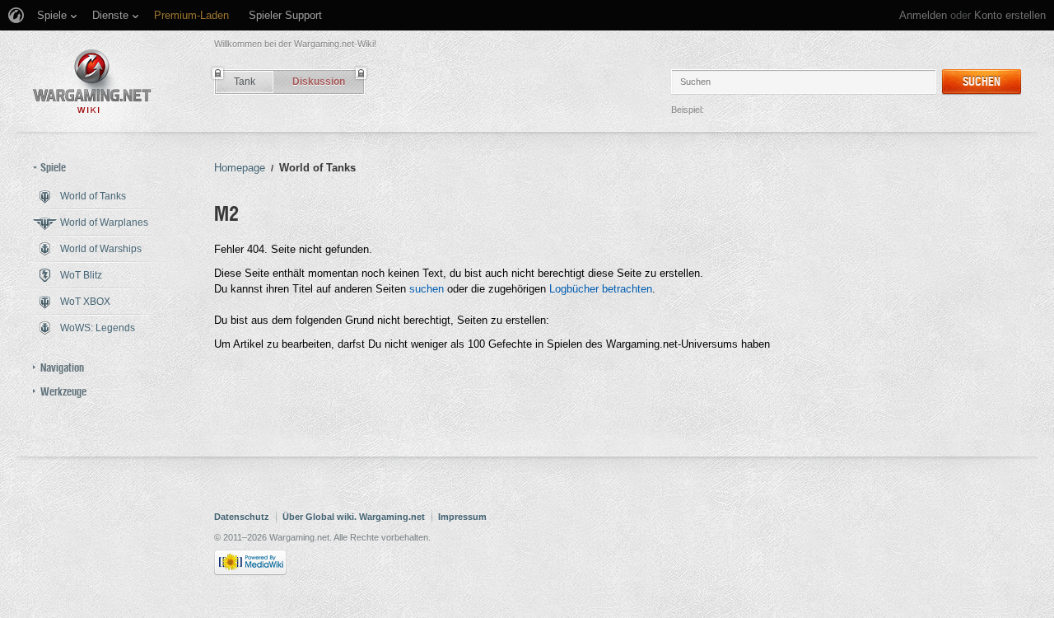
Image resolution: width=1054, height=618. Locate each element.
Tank (244, 81)
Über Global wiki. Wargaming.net (353, 517)
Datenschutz (241, 517)
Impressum (462, 517)
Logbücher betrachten (600, 289)
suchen (426, 289)
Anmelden (923, 15)
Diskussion (318, 81)
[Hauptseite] (92, 81)
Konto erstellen (1010, 15)
